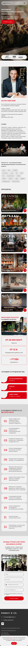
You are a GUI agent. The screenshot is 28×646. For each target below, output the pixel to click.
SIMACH (4, 178)
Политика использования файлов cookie (10, 628)
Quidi (9, 170)
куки (11, 637)
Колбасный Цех (6, 181)
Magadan (23, 178)
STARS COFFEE (15, 181)
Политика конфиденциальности (8, 630)
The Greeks (5, 173)
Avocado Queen (10, 175)
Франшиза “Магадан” (9, 230)
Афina (16, 178)
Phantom (11, 178)
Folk (3, 175)
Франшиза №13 (7, 310)
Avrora (3, 170)
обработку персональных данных (14, 594)
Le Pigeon (15, 170)
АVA (16, 173)
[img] (6, 3)
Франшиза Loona (8, 250)
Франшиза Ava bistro (9, 270)
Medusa (18, 175)
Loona (11, 173)
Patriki (21, 173)
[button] (24, 3)
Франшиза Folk (7, 290)
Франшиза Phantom (9, 210)
